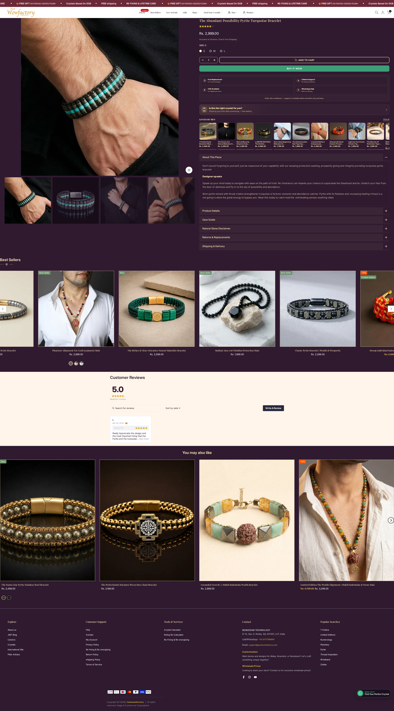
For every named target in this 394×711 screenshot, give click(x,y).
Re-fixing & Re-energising (98, 649)
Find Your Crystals (212, 12)
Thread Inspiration (329, 654)
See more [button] (144, 438)
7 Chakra (324, 630)
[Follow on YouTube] (255, 677)
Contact (89, 635)
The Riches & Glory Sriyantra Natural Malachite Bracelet (157, 350)
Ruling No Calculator (173, 635)
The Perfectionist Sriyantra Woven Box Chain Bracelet (129, 584)
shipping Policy (93, 659)
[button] (210, 26)
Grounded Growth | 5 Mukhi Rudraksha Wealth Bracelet (229, 584)
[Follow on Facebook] (243, 677)
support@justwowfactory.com (263, 645)
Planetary (324, 644)
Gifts (185, 12)
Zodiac (323, 664)
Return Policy (92, 654)
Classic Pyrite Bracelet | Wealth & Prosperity (318, 350)
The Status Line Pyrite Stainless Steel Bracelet (25, 584)
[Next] (189, 97)
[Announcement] (90, 3)
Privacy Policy (92, 644)
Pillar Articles (14, 654)
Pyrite (323, 649)
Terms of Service (94, 664)
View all (386, 119)
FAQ (88, 630)
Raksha (143, 12)
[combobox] (173, 408)
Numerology (326, 639)
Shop (194, 12)
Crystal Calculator (172, 630)
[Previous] (10, 97)
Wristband (325, 659)
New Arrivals (173, 12)
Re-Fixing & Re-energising (176, 639)
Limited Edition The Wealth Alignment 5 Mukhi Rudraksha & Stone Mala (338, 584)
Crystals (11, 644)
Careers (11, 639)
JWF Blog (12, 635)
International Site (16, 649)
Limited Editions (327, 635)
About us (12, 630)
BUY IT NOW (294, 68)
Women (250, 12)
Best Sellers (156, 12)
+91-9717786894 (266, 639)
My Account (91, 639)
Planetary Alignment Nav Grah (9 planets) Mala (76, 350)
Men (233, 12)
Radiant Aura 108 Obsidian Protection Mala (237, 350)
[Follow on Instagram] (249, 677)
